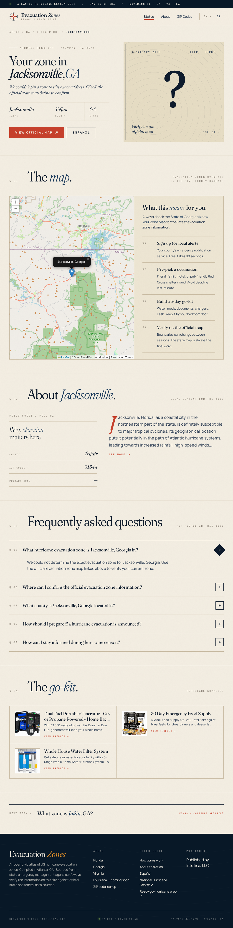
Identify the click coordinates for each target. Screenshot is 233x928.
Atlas (14, 32)
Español (81, 132)
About (165, 16)
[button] (72, 273)
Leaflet (65, 357)
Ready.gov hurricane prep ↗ (158, 893)
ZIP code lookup (104, 886)
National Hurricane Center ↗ (153, 882)
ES (218, 16)
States (149, 16)
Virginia (98, 873)
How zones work (151, 860)
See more (117, 454)
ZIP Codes (184, 16)
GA (28, 32)
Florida (98, 860)
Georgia (99, 867)
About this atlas (151, 867)
